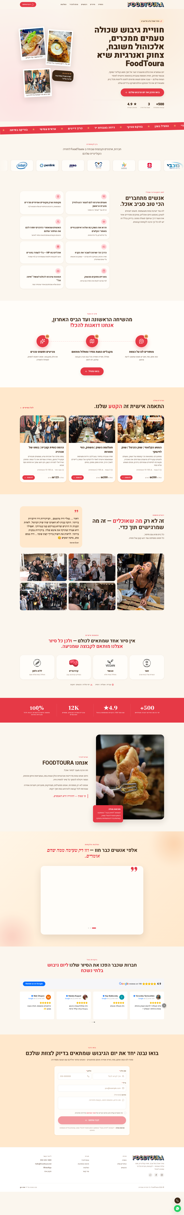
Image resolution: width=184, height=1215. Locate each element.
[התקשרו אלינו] (177, 1201)
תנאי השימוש (91, 1113)
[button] (20, 1005)
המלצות (63, 4)
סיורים (92, 4)
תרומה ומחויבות (83, 1164)
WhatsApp (47, 1167)
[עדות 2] (92, 928)
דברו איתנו (26, 4)
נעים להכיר (73, 4)
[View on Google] (48, 997)
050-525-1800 (45, 1160)
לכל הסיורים (28, 407)
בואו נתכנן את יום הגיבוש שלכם (144, 92)
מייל (124, 1083)
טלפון (88, 1071)
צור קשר (86, 1171)
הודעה (120, 1095)
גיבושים (84, 4)
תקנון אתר (47, 1171)
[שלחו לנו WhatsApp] (177, 1208)
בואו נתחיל (93, 371)
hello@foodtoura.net (43, 1164)
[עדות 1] (95, 928)
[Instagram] (162, 1175)
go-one (22, 1187)
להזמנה (128, 477)
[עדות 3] (88, 928)
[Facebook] (156, 1175)
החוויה (100, 4)
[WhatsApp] (150, 1175)
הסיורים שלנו (122, 1164)
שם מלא (122, 1071)
